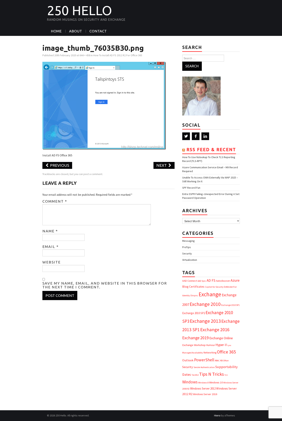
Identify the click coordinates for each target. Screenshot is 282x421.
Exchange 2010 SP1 (230, 305)
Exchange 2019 (195, 337)
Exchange (210, 294)
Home (56, 31)
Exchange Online (221, 338)
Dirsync (194, 295)
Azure (235, 280)
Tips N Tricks (211, 374)
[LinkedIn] (205, 136)
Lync (229, 345)
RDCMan (224, 360)
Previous (59, 165)
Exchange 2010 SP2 (193, 313)
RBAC (217, 360)
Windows (190, 382)
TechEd (195, 375)
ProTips (186, 247)
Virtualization (189, 260)
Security (187, 253)
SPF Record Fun (191, 187)
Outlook (188, 360)
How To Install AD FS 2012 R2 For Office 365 (117, 55)
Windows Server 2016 (205, 394)
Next (162, 165)
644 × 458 (85, 55)
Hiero (217, 415)
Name (50, 231)
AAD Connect (189, 280)
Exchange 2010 (205, 304)
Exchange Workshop (194, 345)
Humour (210, 345)
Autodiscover (223, 280)
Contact (98, 31)
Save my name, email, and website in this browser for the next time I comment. (104, 285)
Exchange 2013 (205, 321)
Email (50, 246)
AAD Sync (202, 281)
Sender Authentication (204, 367)
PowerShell (204, 359)
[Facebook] (196, 136)
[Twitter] (186, 136)
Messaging (188, 241)
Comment (54, 201)
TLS (226, 375)
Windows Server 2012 (203, 388)
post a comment (92, 174)
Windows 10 (216, 382)
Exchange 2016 (214, 330)
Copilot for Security (214, 287)
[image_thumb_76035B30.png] (104, 105)
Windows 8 (203, 382)
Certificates (196, 286)
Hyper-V (221, 345)
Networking (210, 352)
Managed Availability (192, 352)
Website (51, 262)
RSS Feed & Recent (211, 149)
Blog (185, 286)
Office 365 (226, 352)
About (75, 31)
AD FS (211, 280)
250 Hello (79, 10)
